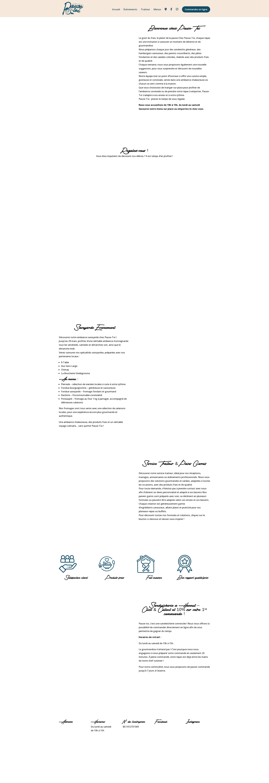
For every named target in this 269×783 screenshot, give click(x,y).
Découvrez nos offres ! (156, 529)
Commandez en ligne (196, 9)
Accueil (116, 9)
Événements (130, 9)
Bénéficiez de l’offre (155, 680)
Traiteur (145, 9)
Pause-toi (160, 726)
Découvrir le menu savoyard (81, 435)
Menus (157, 9)
